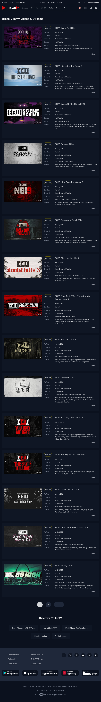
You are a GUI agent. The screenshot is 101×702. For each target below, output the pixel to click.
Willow (51, 8)
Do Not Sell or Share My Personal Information (63, 686)
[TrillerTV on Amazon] (50, 673)
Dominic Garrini (60, 50)
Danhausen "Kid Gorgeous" (79, 362)
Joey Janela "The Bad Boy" (64, 48)
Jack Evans (65, 278)
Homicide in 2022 (50, 628)
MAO (74, 474)
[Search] (91, 8)
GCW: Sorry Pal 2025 (65, 28)
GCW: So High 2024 (64, 565)
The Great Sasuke (79, 471)
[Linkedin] (89, 655)
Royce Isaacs (79, 88)
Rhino (68, 50)
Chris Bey (58, 278)
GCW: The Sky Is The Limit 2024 (70, 454)
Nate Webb (73, 548)
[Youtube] (83, 655)
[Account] (96, 8)
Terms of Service (28, 686)
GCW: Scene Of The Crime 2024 (70, 104)
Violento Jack (70, 204)
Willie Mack (77, 124)
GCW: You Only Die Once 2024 (69, 417)
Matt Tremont (59, 510)
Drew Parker (77, 48)
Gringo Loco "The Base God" (64, 88)
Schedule (34, 8)
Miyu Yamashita (60, 204)
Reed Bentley (82, 548)
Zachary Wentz (80, 166)
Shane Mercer (66, 550)
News (58, 8)
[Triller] (96, 655)
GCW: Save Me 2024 (64, 377)
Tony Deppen (88, 510)
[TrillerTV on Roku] (90, 673)
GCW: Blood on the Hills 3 (67, 258)
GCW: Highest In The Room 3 (68, 66)
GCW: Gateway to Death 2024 (68, 220)
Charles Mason (70, 512)
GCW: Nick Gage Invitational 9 (69, 182)
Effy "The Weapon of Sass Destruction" (78, 400)
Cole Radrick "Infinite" (88, 278)
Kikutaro (68, 474)
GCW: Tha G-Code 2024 (66, 339)
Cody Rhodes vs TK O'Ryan (23, 628)
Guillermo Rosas (60, 280)
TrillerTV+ (43, 8)
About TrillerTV (37, 654)
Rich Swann (86, 124)
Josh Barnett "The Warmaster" (65, 86)
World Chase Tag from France (77, 628)
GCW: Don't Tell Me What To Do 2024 (72, 527)
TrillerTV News (37, 659)
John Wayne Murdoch (77, 202)
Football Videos (61, 636)
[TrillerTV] (10, 8)
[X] (70, 655)
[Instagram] (76, 655)
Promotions (12, 664)
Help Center (36, 664)
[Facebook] (64, 655)
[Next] (59, 604)
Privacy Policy (41, 686)
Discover (25, 8)
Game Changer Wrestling (63, 39)
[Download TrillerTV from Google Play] (10, 673)
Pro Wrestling (59, 42)
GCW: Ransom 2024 (64, 144)
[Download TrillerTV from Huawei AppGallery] (70, 673)
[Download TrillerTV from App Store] (30, 673)
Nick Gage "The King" (62, 202)
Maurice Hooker (40, 636)
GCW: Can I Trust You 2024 (67, 489)
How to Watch (13, 654)
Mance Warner (87, 48)
